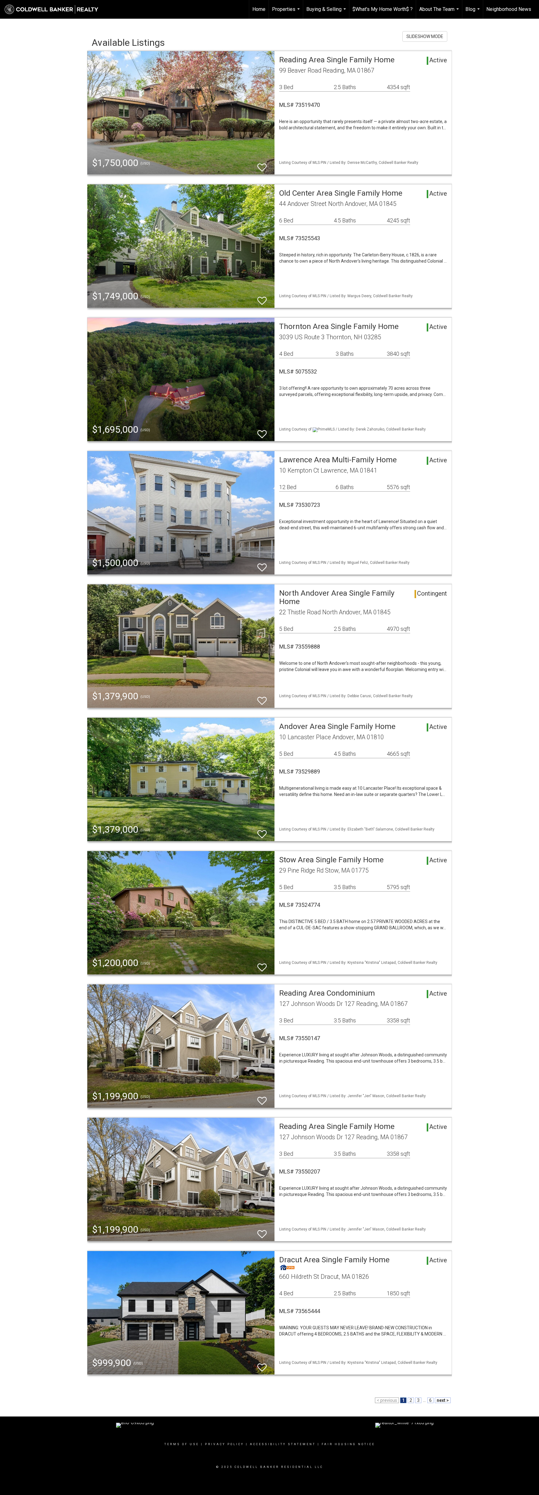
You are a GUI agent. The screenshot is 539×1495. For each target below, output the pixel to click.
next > (443, 1400)
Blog (473, 12)
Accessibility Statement (283, 1444)
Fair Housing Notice (348, 1444)
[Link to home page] (54, 9)
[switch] (262, 164)
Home (258, 9)
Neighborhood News (508, 9)
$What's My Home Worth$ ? (382, 9)
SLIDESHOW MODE (424, 36)
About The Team (439, 12)
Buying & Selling (326, 12)
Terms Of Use (181, 1444)
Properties (286, 12)
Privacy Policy (224, 1444)
